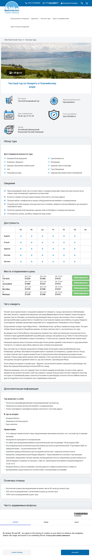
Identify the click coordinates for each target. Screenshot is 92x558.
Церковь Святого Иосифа (61, 166)
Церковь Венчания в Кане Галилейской (66, 173)
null (8, 169)
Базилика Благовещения (17, 158)
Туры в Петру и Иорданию (19, 27)
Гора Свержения (57, 169)
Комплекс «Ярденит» (15, 162)
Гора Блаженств (57, 158)
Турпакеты (35, 18)
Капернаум (55, 162)
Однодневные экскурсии (19, 18)
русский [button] (52, 3)
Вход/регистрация (70, 3)
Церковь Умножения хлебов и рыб (20, 166)
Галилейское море (14, 173)
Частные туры (45, 18)
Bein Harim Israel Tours (13, 40)
